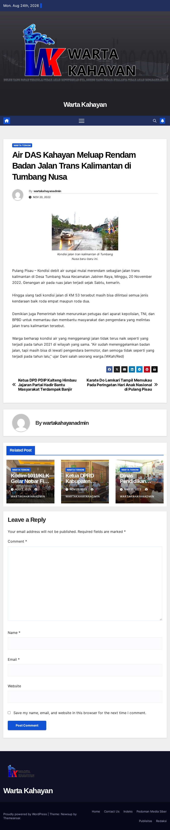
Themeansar (11, 818)
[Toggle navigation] (81, 120)
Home (96, 811)
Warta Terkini (22, 145)
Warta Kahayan (85, 104)
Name (14, 632)
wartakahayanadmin (47, 191)
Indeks (128, 811)
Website (14, 686)
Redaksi (161, 821)
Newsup (66, 814)
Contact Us (112, 811)
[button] (154, 121)
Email (14, 659)
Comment (17, 541)
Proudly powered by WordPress (25, 814)
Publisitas (145, 821)
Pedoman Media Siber (152, 811)
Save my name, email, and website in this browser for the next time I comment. (80, 713)
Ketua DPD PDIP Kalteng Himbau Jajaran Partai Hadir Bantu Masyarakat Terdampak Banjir (47, 385)
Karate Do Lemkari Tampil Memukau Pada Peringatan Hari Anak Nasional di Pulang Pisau (119, 385)
